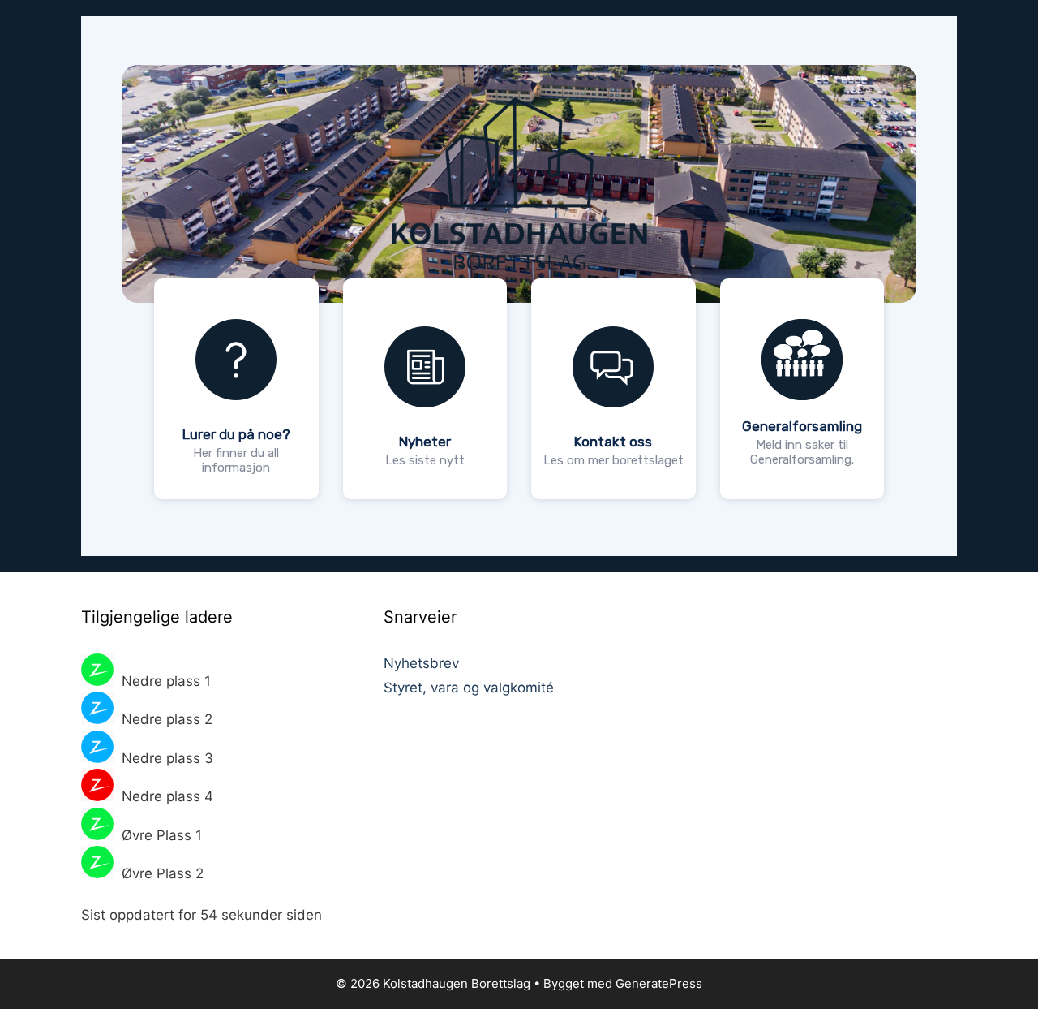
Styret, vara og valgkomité (469, 687)
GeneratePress (659, 983)
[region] (519, 286)
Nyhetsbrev (421, 663)
